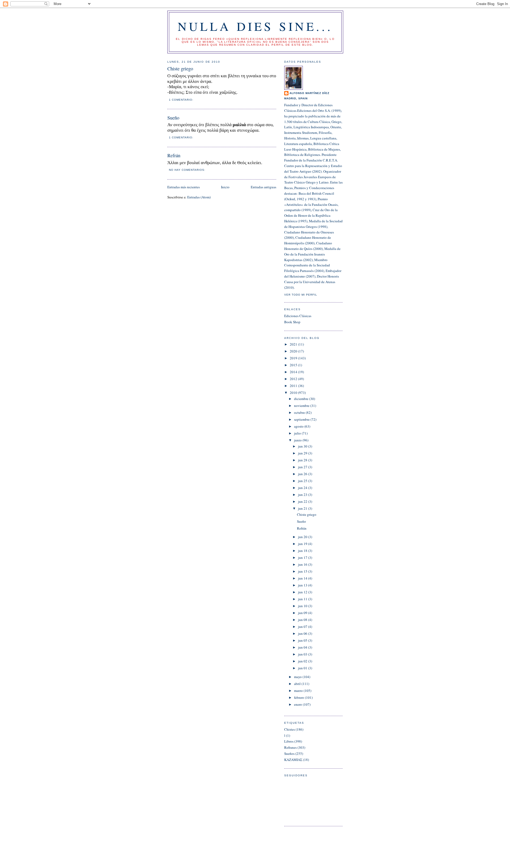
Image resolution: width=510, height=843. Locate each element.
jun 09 (303, 612)
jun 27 (303, 467)
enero (298, 704)
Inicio (225, 187)
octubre (300, 412)
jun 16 (303, 564)
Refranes (290, 747)
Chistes (289, 729)
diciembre (301, 398)
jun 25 (303, 480)
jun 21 (303, 508)
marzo (299, 690)
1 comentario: (181, 99)
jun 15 (303, 571)
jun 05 (303, 640)
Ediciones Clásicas (297, 315)
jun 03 (303, 654)
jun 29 (303, 453)
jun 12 (303, 592)
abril (297, 683)
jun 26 (303, 473)
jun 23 (303, 494)
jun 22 (303, 501)
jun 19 (303, 543)
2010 (294, 392)
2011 (294, 385)
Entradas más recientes (183, 187)
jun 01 (303, 668)
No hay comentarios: (187, 169)
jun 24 (303, 487)
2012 (294, 378)
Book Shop (292, 322)
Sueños (289, 753)
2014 (294, 371)
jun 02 (303, 661)
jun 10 (303, 605)
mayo (298, 676)
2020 (294, 351)
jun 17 (303, 557)
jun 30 (303, 446)
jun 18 (303, 550)
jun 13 (303, 585)
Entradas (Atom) (199, 197)
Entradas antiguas (263, 187)
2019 (294, 358)
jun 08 (303, 619)
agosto (299, 426)
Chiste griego (180, 68)
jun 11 (303, 599)
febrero (299, 697)
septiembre (302, 419)
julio (298, 433)
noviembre (302, 405)
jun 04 (303, 647)
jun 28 (303, 460)
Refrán (173, 155)
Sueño (173, 117)
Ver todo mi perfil (300, 294)
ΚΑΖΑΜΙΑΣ (293, 759)
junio (298, 440)
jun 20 (303, 536)
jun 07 (303, 626)
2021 (294, 344)
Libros (289, 741)
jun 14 (303, 578)
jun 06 (303, 633)
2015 (294, 365)
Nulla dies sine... (255, 26)
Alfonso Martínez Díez (309, 93)
